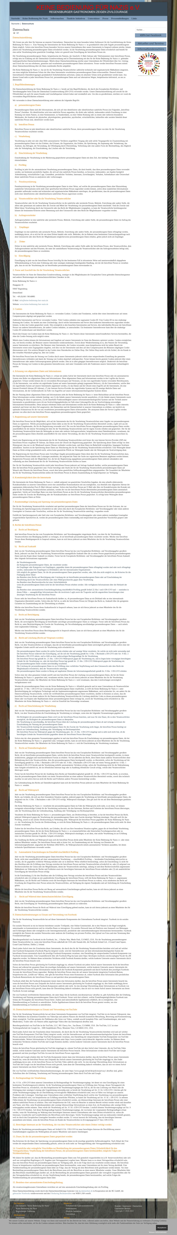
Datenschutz (137, 1206)
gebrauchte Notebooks (21, 1193)
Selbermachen (57, 18)
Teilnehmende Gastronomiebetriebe (79, 1206)
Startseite (15, 18)
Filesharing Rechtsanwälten (61, 1193)
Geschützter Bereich (122, 1208)
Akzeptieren (161, 1228)
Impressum (20, 1217)
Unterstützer (94, 18)
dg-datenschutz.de (86, 1191)
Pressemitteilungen (120, 18)
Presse (105, 18)
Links (134, 18)
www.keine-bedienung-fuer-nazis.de (34, 304)
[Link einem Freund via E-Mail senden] (17, 33)
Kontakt (118, 1206)
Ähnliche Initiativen (76, 18)
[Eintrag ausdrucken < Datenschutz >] (14, 33)
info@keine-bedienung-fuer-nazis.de (33, 300)
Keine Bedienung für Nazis (35, 18)
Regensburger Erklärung (25, 1211)
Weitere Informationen (157, 1232)
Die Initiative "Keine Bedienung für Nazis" (33, 1206)
